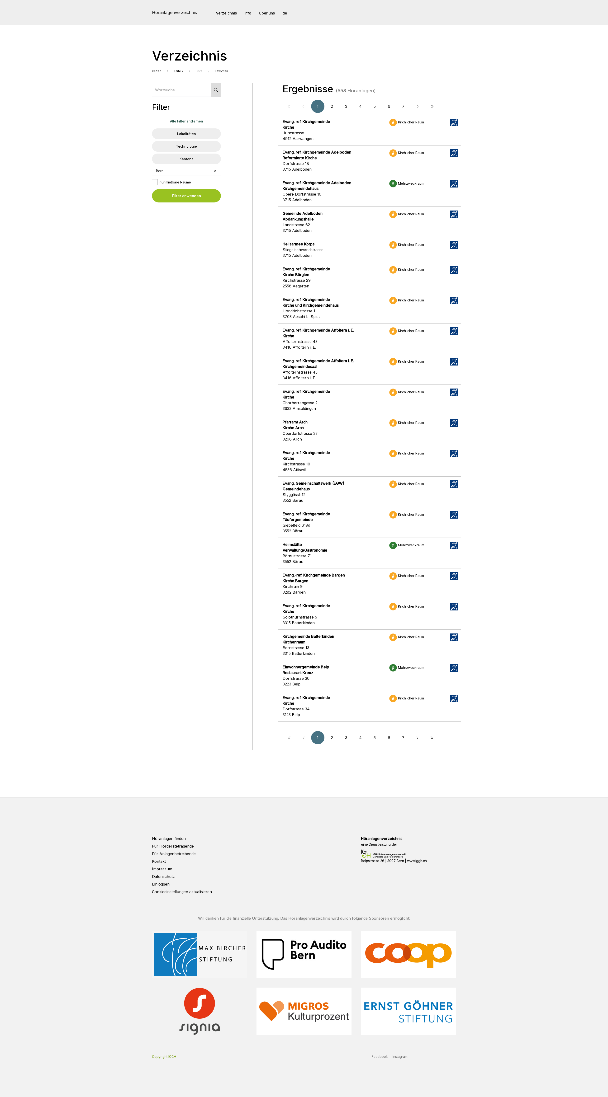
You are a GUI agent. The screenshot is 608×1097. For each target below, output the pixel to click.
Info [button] (247, 13)
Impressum (162, 869)
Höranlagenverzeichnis (174, 12)
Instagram (400, 1057)
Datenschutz (163, 876)
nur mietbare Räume (175, 182)
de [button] (284, 13)
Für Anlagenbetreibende (174, 853)
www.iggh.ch (417, 861)
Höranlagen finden (169, 838)
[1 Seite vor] (417, 106)
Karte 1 (156, 71)
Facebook (380, 1057)
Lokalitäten (186, 134)
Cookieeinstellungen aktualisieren (182, 891)
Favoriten (221, 71)
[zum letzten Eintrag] (431, 106)
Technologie (186, 146)
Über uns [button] (267, 13)
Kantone (187, 159)
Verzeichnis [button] (226, 13)
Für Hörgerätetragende (173, 846)
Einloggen (161, 884)
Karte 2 (178, 71)
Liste (199, 71)
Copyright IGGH (164, 1057)
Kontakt (159, 861)
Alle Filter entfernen (186, 121)
